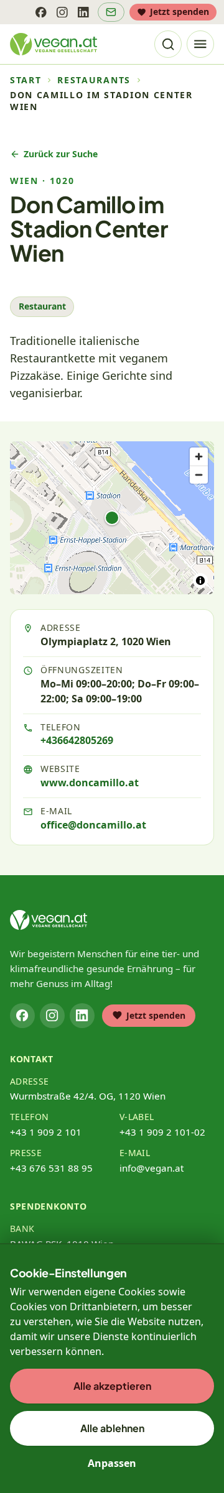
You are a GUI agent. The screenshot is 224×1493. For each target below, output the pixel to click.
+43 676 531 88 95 (51, 1168)
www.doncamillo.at (89, 782)
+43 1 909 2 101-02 (162, 1132)
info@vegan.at (151, 1168)
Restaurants (93, 80)
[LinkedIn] (83, 11)
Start (25, 80)
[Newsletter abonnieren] (111, 12)
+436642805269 (76, 740)
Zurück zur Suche (61, 154)
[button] (112, 517)
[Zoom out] (199, 475)
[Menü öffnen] (200, 44)
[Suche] (168, 44)
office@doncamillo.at (93, 825)
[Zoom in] (199, 457)
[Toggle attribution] (200, 580)
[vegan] (48, 920)
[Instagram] (62, 11)
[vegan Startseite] (53, 44)
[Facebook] (41, 11)
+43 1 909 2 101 (46, 1132)
